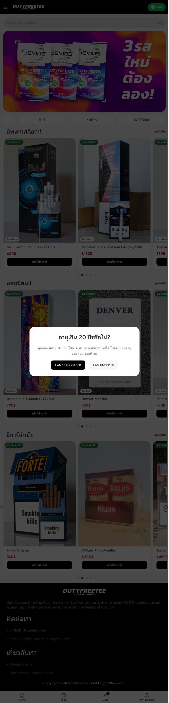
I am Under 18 (102, 365)
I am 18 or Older (66, 365)
